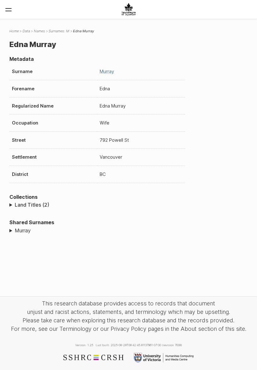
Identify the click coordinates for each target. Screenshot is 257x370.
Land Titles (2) (32, 205)
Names (39, 31)
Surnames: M (59, 31)
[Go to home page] (129, 9)
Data (26, 31)
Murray (107, 71)
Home (14, 31)
